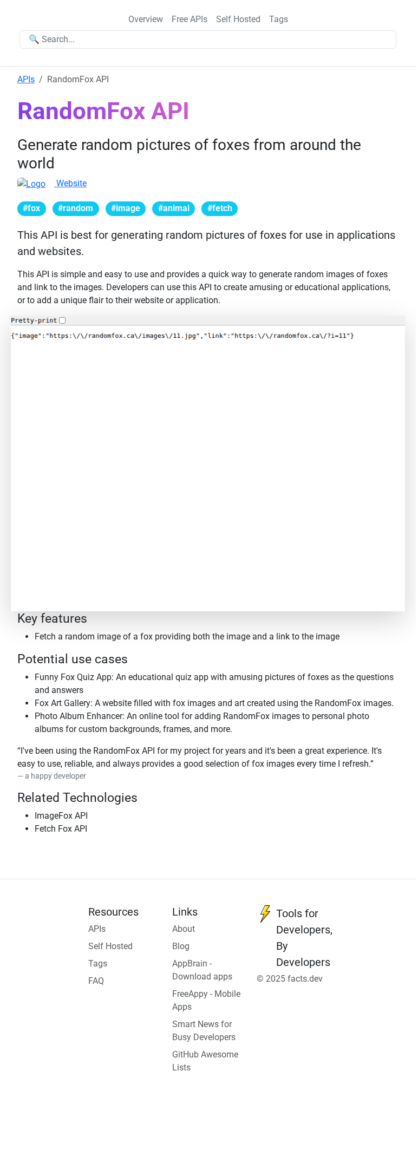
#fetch (219, 208)
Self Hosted (238, 19)
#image (125, 208)
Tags (278, 19)
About (183, 929)
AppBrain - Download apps (202, 970)
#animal (174, 208)
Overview (145, 19)
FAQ (96, 981)
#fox (31, 208)
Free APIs (189, 19)
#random (75, 208)
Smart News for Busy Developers (204, 1030)
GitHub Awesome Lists (205, 1061)
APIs (26, 79)
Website (70, 183)
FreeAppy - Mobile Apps (206, 1000)
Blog (181, 946)
